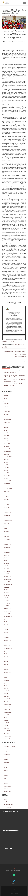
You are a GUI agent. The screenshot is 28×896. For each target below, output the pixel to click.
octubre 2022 (7, 518)
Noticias (6, 783)
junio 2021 (6, 560)
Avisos (5, 751)
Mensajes (6, 775)
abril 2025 (6, 438)
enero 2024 (6, 478)
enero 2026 (6, 414)
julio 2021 (6, 557)
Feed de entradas (7, 801)
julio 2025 (6, 430)
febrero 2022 (7, 539)
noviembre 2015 (7, 738)
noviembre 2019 (7, 611)
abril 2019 (6, 629)
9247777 (14, 883)
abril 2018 (6, 661)
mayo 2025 (6, 435)
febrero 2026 (7, 411)
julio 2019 (6, 621)
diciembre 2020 (7, 576)
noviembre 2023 (7, 483)
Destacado (9, 346)
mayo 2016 (6, 722)
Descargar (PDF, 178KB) (8, 341)
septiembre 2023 (8, 488)
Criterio (5, 757)
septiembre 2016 (8, 712)
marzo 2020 (6, 600)
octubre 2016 (7, 709)
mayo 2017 (6, 690)
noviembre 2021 (7, 547)
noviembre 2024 (7, 451)
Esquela (5, 767)
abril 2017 (6, 693)
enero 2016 (6, 733)
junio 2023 (6, 496)
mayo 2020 (6, 595)
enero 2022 (6, 542)
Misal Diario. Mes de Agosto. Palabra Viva (13, 388)
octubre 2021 (7, 550)
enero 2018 (6, 669)
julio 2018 (6, 653)
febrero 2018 (7, 667)
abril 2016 (6, 725)
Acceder (5, 799)
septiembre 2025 (8, 424)
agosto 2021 (6, 555)
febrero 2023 (7, 507)
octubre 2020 (7, 581)
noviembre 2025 (7, 419)
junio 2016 (6, 720)
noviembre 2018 (7, 643)
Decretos (6, 759)
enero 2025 (6, 446)
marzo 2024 (6, 472)
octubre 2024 (7, 454)
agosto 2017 (6, 682)
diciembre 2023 (7, 480)
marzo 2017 (6, 696)
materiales (6, 773)
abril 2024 (6, 470)
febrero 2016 (7, 730)
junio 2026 (6, 401)
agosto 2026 (6, 395)
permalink (4, 347)
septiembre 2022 (8, 520)
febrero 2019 (7, 635)
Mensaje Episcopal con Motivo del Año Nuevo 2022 (20, 356)
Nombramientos (7, 780)
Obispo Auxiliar (7, 786)
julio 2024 (6, 462)
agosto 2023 (6, 491)
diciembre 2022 (7, 512)
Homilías (14, 346)
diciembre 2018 (7, 640)
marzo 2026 (6, 409)
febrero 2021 (7, 571)
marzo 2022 (6, 536)
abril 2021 (6, 565)
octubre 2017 (7, 677)
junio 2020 (6, 592)
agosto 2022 (6, 523)
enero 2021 (6, 573)
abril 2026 (6, 406)
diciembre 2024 (7, 448)
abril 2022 (6, 534)
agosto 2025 (6, 427)
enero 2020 (6, 605)
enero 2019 (6, 637)
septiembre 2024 (8, 456)
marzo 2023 (6, 504)
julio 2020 (6, 589)
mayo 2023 (6, 499)
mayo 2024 (6, 467)
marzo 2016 (6, 728)
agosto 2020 (6, 587)
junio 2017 (6, 688)
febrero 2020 (7, 603)
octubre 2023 (7, 486)
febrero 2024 (7, 475)
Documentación (7, 765)
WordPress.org (7, 807)
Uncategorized (7, 791)
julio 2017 (6, 685)
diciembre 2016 (7, 704)
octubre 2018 (7, 645)
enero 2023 (6, 510)
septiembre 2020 (8, 584)
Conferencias (7, 754)
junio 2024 (6, 464)
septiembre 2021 (8, 552)
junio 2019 (6, 624)
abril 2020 (6, 597)
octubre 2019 (7, 613)
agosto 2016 (6, 714)
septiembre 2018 (8, 648)
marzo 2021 (6, 568)
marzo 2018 (6, 664)
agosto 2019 (6, 619)
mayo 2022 (6, 531)
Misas (5, 778)
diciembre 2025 (7, 417)
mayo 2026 (6, 403)
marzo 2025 (6, 440)
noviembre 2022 (7, 515)
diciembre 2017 (7, 672)
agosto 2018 (6, 651)
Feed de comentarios (8, 804)
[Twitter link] (14, 889)
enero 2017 (6, 701)
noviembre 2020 (7, 579)
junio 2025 (6, 432)
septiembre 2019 (8, 616)
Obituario (6, 788)
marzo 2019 (6, 632)
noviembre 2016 (7, 706)
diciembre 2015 (7, 736)
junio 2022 (6, 528)
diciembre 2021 (7, 544)
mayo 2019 (6, 627)
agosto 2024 (6, 459)
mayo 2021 (6, 563)
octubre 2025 (7, 422)
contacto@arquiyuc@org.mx (14, 877)
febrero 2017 (7, 698)
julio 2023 (6, 494)
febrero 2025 (7, 443)
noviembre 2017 (7, 675)
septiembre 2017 (8, 680)
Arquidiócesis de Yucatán (18, 344)
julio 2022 (6, 526)
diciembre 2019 (7, 608)
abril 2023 (6, 502)
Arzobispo (4, 346)
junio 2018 (6, 656)
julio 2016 (6, 717)
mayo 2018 (6, 659)
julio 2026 (6, 398)
